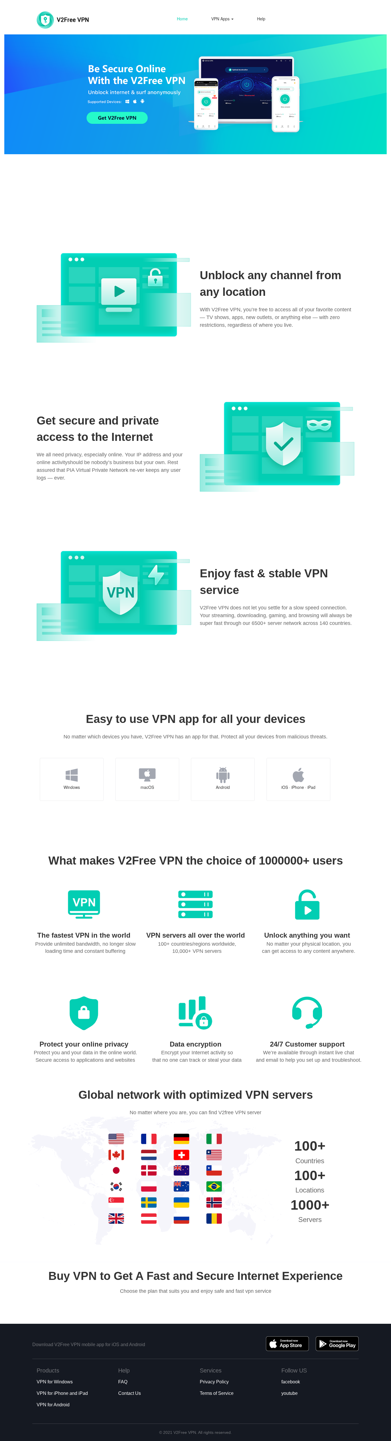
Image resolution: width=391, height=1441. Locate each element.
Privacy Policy (214, 1381)
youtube (289, 1393)
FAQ (122, 1381)
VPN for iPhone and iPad (62, 1393)
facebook (290, 1381)
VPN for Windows (55, 1381)
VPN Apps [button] (221, 18)
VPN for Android (53, 1404)
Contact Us (129, 1393)
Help (261, 18)
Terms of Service (217, 1393)
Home (182, 18)
